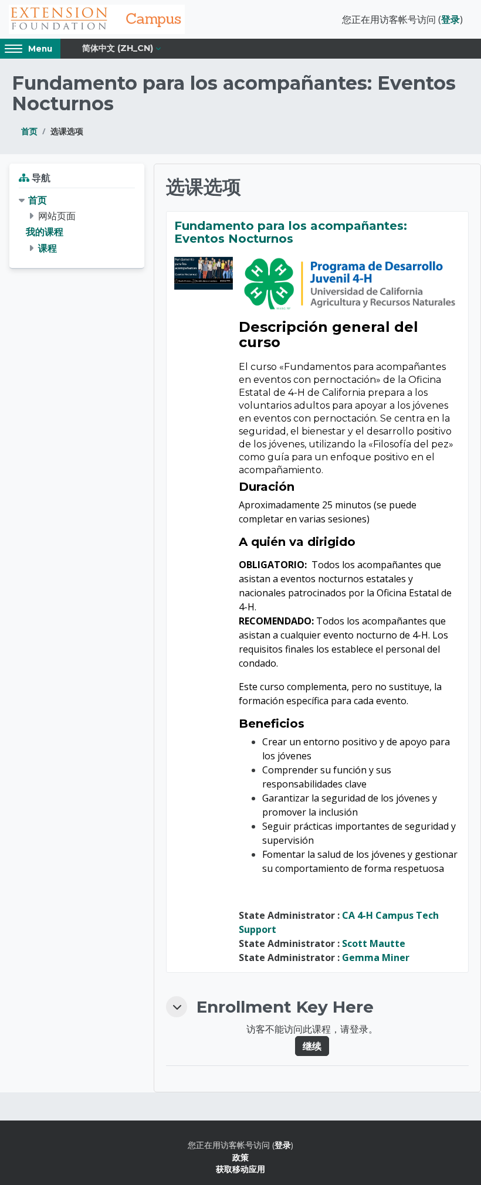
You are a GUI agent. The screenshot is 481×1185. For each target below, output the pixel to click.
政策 (240, 1157)
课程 (47, 248)
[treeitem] (77, 224)
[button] (176, 1006)
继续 (312, 1046)
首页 (29, 131)
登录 (450, 19)
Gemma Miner (375, 957)
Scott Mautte (373, 943)
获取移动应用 (240, 1168)
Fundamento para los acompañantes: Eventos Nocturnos (290, 232)
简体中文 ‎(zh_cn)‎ (117, 48)
